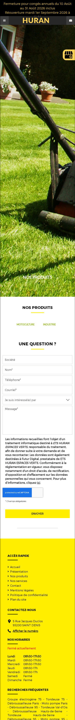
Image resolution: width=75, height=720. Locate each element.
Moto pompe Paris (55, 703)
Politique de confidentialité (29, 595)
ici (38, 482)
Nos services (18, 580)
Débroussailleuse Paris (23, 703)
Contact (15, 585)
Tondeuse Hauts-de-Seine (31, 715)
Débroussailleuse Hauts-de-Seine (37, 711)
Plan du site (18, 599)
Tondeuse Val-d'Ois (54, 707)
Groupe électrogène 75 (25, 699)
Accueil (15, 567)
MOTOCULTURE (26, 324)
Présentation (19, 571)
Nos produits (19, 576)
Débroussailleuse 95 (23, 707)
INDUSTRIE (49, 324)
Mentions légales (22, 590)
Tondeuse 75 (55, 699)
